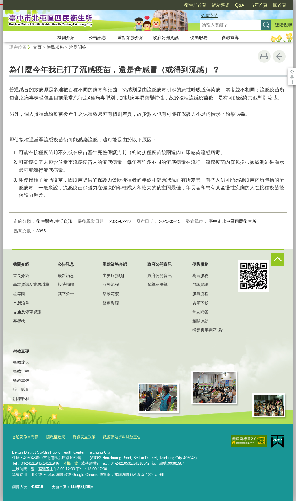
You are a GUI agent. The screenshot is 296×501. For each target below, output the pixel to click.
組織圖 (19, 293)
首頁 (37, 47)
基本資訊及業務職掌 (31, 284)
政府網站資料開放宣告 (122, 437)
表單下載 (200, 303)
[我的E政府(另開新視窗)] (277, 441)
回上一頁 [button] (279, 56)
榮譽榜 (19, 321)
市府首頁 (258, 5)
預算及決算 (157, 284)
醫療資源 (111, 303)
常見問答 (77, 47)
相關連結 (200, 321)
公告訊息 (97, 37)
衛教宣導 (230, 37)
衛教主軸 (21, 371)
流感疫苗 (209, 15)
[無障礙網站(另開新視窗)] (249, 441)
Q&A (239, 5)
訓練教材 (21, 398)
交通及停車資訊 (27, 312)
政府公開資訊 (166, 37)
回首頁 (279, 5)
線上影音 (21, 389)
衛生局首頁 (195, 5)
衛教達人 (21, 362)
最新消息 (66, 275)
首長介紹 (21, 275)
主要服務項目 (115, 275)
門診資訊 (200, 284)
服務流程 (111, 284)
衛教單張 (21, 380)
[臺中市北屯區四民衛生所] (95, 21)
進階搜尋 (283, 24)
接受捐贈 (66, 284)
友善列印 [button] (264, 56)
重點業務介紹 (131, 37)
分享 (292, 72)
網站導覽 (220, 5)
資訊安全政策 (84, 437)
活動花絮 (111, 293)
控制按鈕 (277, 259)
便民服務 (199, 37)
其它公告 (66, 293)
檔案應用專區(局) (207, 330)
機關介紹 (66, 37)
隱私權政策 (55, 437)
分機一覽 (70, 463)
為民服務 (200, 275)
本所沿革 (21, 303)
